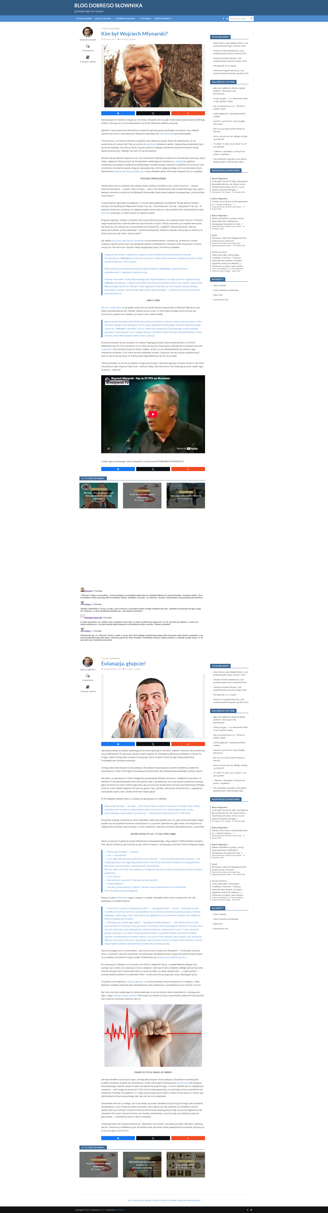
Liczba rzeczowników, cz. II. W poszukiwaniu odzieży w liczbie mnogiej (227, 270)
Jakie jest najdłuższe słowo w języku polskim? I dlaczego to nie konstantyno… (229, 91)
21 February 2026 (238, 192)
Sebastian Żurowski (88, 39)
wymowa (150, 144)
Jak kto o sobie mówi (111, 307)
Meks (102, 1210)
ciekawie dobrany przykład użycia (129, 171)
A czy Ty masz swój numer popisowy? (142, 495)
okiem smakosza (185, 492)
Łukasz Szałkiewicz (88, 669)
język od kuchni (103, 18)
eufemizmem (183, 1082)
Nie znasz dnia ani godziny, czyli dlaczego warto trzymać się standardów (99, 495)
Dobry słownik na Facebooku (225, 290)
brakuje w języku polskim (125, 995)
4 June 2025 (236, 271)
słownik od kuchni (125, 18)
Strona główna (84, 18)
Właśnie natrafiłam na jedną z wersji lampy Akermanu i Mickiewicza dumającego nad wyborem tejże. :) (227, 221)
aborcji (142, 981)
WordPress (120, 1210)
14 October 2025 (239, 245)
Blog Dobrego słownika (108, 5)
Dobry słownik (219, 285)
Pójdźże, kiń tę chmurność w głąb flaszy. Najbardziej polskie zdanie (226, 244)
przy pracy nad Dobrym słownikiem (128, 240)
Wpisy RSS (218, 295)
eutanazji (130, 981)
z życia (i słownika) (110, 28)
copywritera (107, 349)
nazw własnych (166, 133)
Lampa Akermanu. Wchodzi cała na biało (226, 207)
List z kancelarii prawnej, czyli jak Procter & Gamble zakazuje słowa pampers (164, 1200)
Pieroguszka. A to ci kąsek (224, 65)
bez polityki (177, 161)
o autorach (145, 18)
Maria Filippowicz (220, 178)
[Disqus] (142, 552)
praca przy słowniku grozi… (173, 957)
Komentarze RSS (220, 299)
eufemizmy (122, 897)
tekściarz (105, 212)
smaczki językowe (142, 1158)
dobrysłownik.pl (163, 18)
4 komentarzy (88, 50)
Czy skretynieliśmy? (185, 1164)
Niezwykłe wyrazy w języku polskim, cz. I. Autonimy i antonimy (142, 1165)
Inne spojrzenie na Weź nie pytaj (186, 495)
